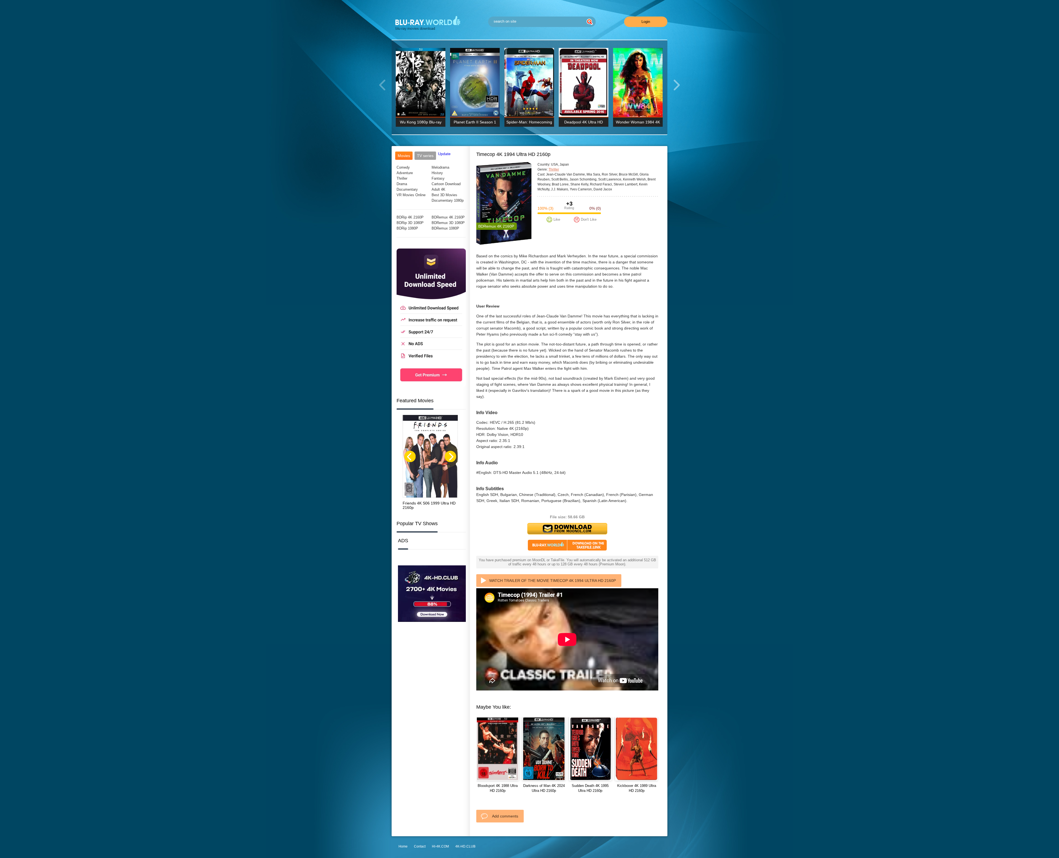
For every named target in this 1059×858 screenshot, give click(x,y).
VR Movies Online (411, 195)
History (437, 173)
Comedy (403, 167)
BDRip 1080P (407, 228)
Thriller (402, 178)
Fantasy (438, 178)
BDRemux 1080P (445, 228)
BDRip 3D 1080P (410, 223)
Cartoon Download (446, 184)
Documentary (407, 189)
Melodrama (440, 167)
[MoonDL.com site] (431, 385)
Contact (420, 846)
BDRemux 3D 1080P (448, 223)
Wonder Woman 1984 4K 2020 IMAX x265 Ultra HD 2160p (638, 123)
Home (403, 846)
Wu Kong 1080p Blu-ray (421, 122)
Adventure (405, 173)
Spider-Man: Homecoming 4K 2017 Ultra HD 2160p (529, 123)
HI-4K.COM (440, 846)
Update (444, 154)
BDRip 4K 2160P (410, 217)
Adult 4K (438, 189)
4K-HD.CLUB (465, 846)
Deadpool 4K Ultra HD (583, 122)
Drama (402, 184)
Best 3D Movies (444, 195)
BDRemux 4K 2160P (448, 217)
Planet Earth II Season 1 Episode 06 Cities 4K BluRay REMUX (475, 123)
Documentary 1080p (448, 200)
